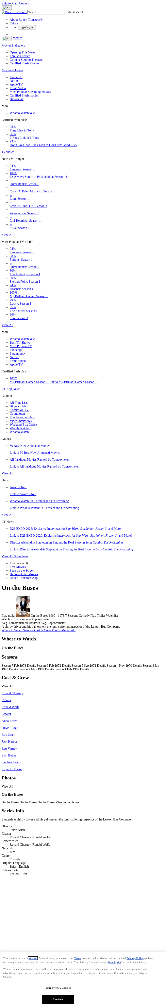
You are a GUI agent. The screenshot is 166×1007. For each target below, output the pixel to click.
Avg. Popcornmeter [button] (52, 623)
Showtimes (21, 556)
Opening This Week (22, 52)
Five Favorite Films (22, 417)
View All (7, 235)
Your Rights (114, 962)
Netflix (14, 80)
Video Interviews (21, 421)
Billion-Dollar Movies (24, 574)
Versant (33, 958)
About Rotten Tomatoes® (26, 19)
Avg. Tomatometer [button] (14, 623)
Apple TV (16, 84)
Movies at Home (12, 70)
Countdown (17, 413)
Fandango (16, 77)
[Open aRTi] (7, 7)
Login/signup (26, 27)
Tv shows (8, 152)
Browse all (16, 99)
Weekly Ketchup (20, 428)
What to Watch (22, 113)
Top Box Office (20, 56)
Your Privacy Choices (58, 987)
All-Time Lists (19, 402)
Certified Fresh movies (24, 95)
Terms (77, 958)
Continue (58, 999)
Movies (17, 38)
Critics (14, 23)
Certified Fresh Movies (24, 63)
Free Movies (18, 567)
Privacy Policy (135, 958)
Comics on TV (19, 410)
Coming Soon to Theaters (26, 59)
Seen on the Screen (22, 570)
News (16, 389)
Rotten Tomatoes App (24, 577)
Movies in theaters (13, 45)
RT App (7, 389)
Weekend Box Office (23, 424)
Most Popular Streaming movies (30, 91)
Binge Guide (18, 406)
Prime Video (18, 88)
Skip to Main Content (15, 3)
